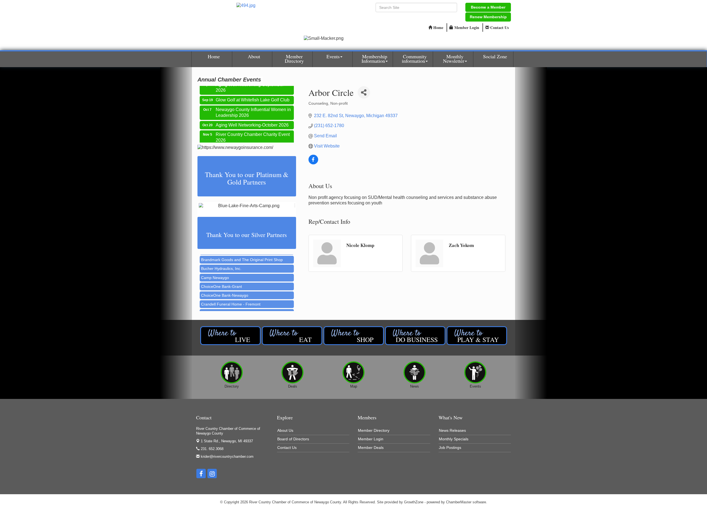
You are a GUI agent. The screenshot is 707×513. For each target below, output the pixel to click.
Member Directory (294, 58)
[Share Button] (364, 92)
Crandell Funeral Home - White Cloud (234, 306)
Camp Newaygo (215, 271)
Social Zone (495, 56)
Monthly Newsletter (453, 58)
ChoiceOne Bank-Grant (221, 279)
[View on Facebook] (313, 163)
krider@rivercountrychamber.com (227, 456)
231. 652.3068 (211, 449)
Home (214, 56)
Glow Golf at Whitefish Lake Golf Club (252, 94)
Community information (414, 58)
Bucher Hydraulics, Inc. (221, 261)
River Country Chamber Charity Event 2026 (253, 131)
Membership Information (374, 58)
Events (333, 56)
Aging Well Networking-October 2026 (252, 119)
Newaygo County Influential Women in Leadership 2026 (253, 106)
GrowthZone (413, 502)
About (254, 56)
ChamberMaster (458, 502)
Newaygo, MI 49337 (227, 441)
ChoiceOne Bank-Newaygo (224, 288)
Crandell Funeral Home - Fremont (230, 297)
